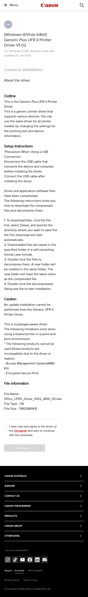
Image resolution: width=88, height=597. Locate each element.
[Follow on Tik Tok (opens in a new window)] (15, 560)
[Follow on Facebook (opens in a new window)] (30, 560)
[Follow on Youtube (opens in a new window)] (22, 560)
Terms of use (30, 580)
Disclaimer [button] (20, 431)
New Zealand (35, 570)
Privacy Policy (12, 580)
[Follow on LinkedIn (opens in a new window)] (37, 560)
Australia (19, 570)
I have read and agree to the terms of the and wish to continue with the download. (32, 431)
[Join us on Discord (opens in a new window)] (44, 560)
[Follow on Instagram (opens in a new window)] (8, 560)
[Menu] (82, 5)
